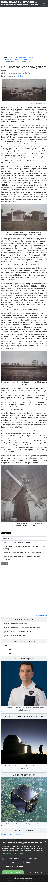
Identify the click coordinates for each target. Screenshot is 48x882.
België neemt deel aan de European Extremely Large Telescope (24, 558)
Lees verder (39, 851)
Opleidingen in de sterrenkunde (15, 636)
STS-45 (5, 645)
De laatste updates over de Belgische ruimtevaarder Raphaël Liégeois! (24, 709)
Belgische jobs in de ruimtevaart (15, 624)
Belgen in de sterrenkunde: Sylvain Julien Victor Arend (23, 553)
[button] (24, 854)
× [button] (45, 841)
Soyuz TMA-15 (8, 653)
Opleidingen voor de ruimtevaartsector (17, 632)
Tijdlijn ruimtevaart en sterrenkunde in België (20, 542)
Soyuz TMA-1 (8, 649)
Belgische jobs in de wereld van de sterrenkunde (21, 628)
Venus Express (8, 538)
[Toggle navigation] (44, 4)
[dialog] (24, 860)
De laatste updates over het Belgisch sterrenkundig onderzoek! (24, 767)
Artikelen (19, 76)
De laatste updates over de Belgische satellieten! (24, 824)
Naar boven (40, 615)
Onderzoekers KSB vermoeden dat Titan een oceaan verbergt (24, 547)
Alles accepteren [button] (13, 872)
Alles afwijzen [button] (36, 872)
